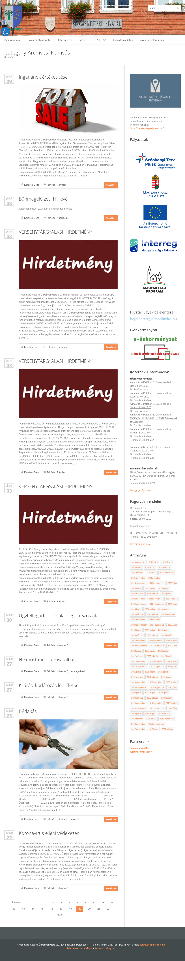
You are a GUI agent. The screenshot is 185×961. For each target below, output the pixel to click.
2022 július (172, 646)
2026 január (151, 573)
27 (9, 663)
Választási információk (152, 40)
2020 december (138, 682)
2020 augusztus (157, 687)
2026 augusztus (138, 562)
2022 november (155, 640)
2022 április (163, 651)
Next (61, 914)
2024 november (155, 599)
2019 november (155, 703)
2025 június (136, 588)
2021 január (166, 677)
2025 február (152, 593)
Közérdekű (62, 218)
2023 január (166, 635)
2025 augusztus (157, 583)
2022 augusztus (157, 646)
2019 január (151, 719)
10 (102, 902)
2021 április (163, 672)
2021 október (171, 661)
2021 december (138, 661)
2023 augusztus (157, 625)
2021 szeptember (139, 666)
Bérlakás (28, 711)
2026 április (150, 567)
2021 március (137, 677)
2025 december (166, 573)
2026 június (166, 562)
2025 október (154, 578)
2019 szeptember (139, 708)
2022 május (150, 651)
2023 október (154, 620)
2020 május (150, 693)
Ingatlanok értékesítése (43, 77)
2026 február (137, 573)
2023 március (137, 635)
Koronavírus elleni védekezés (49, 833)
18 (70, 908)
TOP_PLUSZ (99, 40)
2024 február (152, 614)
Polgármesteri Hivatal (39, 40)
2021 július (172, 666)
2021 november (155, 661)
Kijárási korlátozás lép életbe (49, 685)
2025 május (150, 588)
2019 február (137, 719)
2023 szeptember (139, 625)
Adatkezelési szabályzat (79, 948)
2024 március (137, 614)
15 (42, 908)
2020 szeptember (139, 687)
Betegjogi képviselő (140, 490)
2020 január (166, 698)
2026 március (164, 567)
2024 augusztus (157, 604)
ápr (9, 76)
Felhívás (50, 184)
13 (23, 908)
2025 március (137, 593)
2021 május (150, 672)
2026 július (153, 562)
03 (9, 236)
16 (51, 908)
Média (82, 40)
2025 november (138, 578)
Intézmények (65, 40)
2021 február (152, 677)
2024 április (163, 609)
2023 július (172, 625)
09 (9, 81)
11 (112, 902)
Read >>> (111, 185)
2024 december (138, 599)
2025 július (172, 583)
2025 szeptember (139, 583)
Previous (15, 902)
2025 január (166, 593)
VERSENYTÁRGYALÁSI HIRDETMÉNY (55, 232)
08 (9, 203)
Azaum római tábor (141, 751)
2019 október (171, 703)
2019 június (136, 713)
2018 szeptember (156, 724)
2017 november (138, 729)
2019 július (172, 708)
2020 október (171, 682)
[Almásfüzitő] (13, 17)
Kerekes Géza (31, 184)
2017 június (153, 729)
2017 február (167, 729)
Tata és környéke (139, 748)
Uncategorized (77, 671)
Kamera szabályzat (104, 948)
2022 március (137, 656)
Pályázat (61, 184)
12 (14, 908)
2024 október (171, 599)
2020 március (137, 698)
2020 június (136, 693)
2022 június (136, 651)
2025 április (163, 588)
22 (9, 837)
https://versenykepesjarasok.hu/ (147, 128)
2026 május (136, 567)
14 (33, 908)
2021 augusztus (157, 666)
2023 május (150, 630)
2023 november (138, 620)
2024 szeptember (139, 604)
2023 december (168, 614)
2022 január (166, 656)
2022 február (152, 656)
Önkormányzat (12, 40)
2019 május (150, 713)
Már (9, 615)
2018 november (138, 724)
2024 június (136, 609)
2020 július (172, 687)
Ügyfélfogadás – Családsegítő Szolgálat (59, 615)
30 (9, 619)
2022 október (171, 640)
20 (89, 908)
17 (61, 908)
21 (98, 908)
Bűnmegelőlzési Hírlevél (44, 199)
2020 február (152, 698)
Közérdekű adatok (123, 40)
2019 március (164, 713)
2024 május (150, 609)
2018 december (166, 719)
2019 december (138, 703)
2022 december (138, 640)
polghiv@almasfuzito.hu (152, 944)
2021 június (136, 672)
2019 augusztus (157, 708)
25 (9, 715)
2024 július (172, 604)
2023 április (163, 630)
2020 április (163, 693)
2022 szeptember (139, 646)
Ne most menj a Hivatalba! (46, 659)
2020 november (155, 682)
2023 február (152, 635)
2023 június (136, 630)
